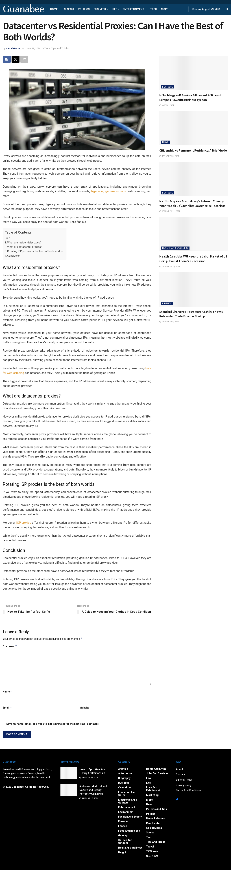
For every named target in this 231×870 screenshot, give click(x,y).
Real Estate (153, 823)
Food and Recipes (129, 830)
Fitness (122, 826)
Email (7, 707)
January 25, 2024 (170, 156)
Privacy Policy (183, 785)
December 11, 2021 (170, 211)
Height (122, 852)
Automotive (125, 773)
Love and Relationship (153, 789)
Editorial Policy (184, 779)
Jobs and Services (157, 773)
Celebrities (124, 787)
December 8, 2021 (170, 322)
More (164, 9)
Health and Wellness (175, 248)
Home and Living (156, 768)
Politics (84, 9)
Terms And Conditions (188, 790)
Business (100, 9)
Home (54, 9)
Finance (167, 303)
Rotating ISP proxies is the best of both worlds (35, 251)
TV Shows (152, 851)
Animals (123, 768)
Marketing (152, 795)
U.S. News (68, 9)
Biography (124, 778)
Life (114, 9)
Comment (10, 646)
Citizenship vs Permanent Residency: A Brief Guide (193, 150)
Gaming (123, 835)
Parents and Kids (156, 809)
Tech (153, 9)
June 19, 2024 (33, 48)
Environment (125, 812)
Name (7, 691)
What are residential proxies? (24, 242)
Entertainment (133, 9)
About (179, 769)
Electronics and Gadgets (127, 801)
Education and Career (127, 793)
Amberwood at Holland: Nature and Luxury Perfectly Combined (93, 789)
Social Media (154, 827)
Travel (150, 846)
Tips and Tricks (60, 48)
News (165, 142)
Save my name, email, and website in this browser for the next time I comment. (52, 723)
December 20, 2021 (170, 266)
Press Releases (155, 818)
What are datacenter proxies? (24, 246)
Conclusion (13, 255)
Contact (180, 774)
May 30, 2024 (167, 105)
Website (84, 707)
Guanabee (23, 9)
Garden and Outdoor (125, 841)
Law (148, 778)
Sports (150, 832)
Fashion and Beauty (130, 816)
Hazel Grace (13, 48)
